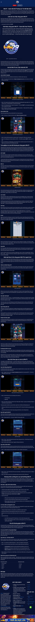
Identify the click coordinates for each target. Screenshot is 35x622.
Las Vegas (23, 197)
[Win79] (17, 2)
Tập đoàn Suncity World (15, 478)
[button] (1, 2)
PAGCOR (11, 63)
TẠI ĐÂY (11, 24)
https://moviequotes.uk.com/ (5, 606)
